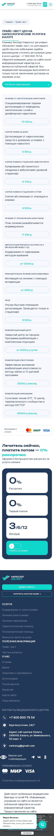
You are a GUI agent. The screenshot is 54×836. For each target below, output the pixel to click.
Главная (9, 22)
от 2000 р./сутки (27, 350)
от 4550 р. (27, 290)
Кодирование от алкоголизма (20, 609)
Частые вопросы (12, 652)
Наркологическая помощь (18, 626)
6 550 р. (27, 151)
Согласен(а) (27, 833)
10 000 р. (27, 121)
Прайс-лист (9, 646)
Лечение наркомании (14, 620)
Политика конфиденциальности (21, 780)
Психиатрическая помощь (17, 631)
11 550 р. (27, 234)
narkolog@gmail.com (22, 745)
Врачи (5, 667)
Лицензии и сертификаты (17, 673)
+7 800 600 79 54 (34, 4)
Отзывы (7, 662)
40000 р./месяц (27, 413)
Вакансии (7, 689)
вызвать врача (26, 587)
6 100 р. (27, 181)
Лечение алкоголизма (15, 615)
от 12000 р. (27, 263)
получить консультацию (26, 594)
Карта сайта (9, 695)
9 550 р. (27, 320)
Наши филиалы (11, 700)
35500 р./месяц (27, 383)
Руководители (10, 684)
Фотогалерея (10, 678)
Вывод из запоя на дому (17, 637)
